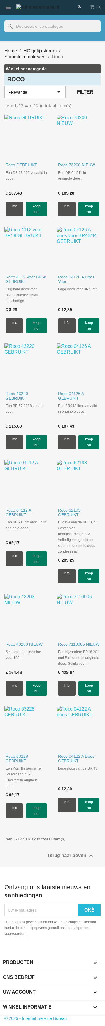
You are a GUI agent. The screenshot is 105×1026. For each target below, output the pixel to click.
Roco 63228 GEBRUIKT (17, 758)
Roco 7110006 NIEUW (78, 644)
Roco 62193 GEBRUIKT (69, 512)
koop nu (37, 209)
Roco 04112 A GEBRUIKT (18, 512)
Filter (85, 91)
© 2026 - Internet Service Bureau (35, 1018)
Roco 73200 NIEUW (76, 165)
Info (14, 206)
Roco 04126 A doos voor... (76, 279)
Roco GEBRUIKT (21, 165)
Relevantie (35, 92)
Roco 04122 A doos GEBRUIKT (76, 758)
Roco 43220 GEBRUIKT (17, 395)
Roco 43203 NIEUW (24, 644)
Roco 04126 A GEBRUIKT (71, 395)
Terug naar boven (70, 855)
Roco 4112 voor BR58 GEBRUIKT (26, 279)
